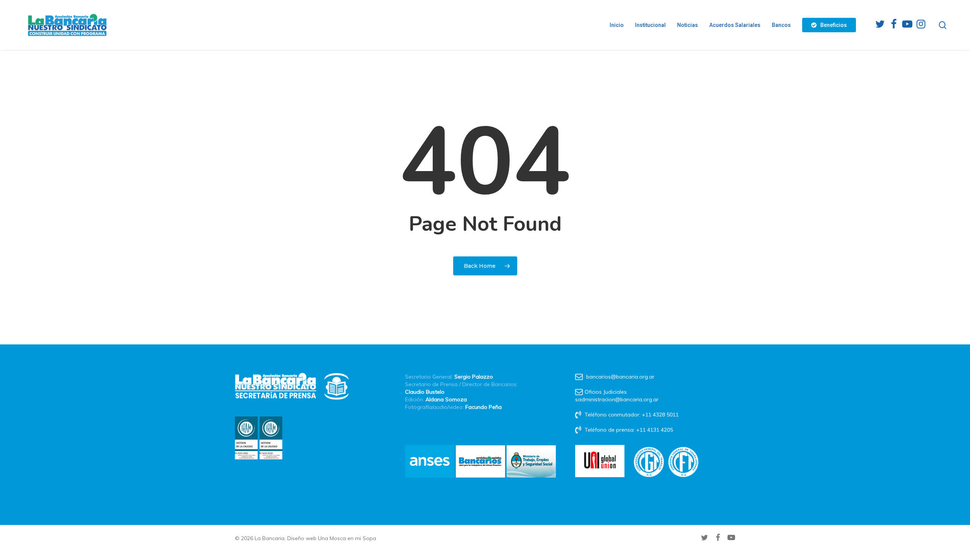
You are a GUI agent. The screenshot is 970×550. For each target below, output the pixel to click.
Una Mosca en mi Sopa (347, 538)
